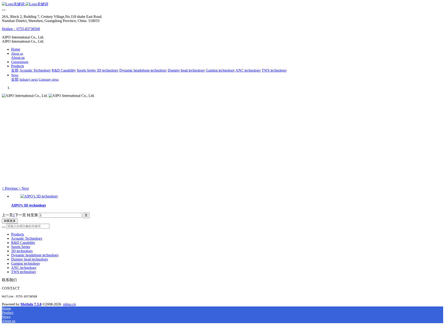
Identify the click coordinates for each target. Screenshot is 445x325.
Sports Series (20, 247)
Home (15, 49)
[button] (10, 188)
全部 (15, 70)
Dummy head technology (29, 259)
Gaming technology (25, 263)
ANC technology (23, 268)
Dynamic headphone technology (35, 255)
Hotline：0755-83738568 (21, 29)
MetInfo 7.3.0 (30, 304)
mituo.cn (69, 304)
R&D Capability (23, 243)
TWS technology (23, 272)
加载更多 (10, 221)
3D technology (22, 251)
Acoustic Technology (26, 238)
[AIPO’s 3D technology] (39, 196)
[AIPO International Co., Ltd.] (222, 4)
